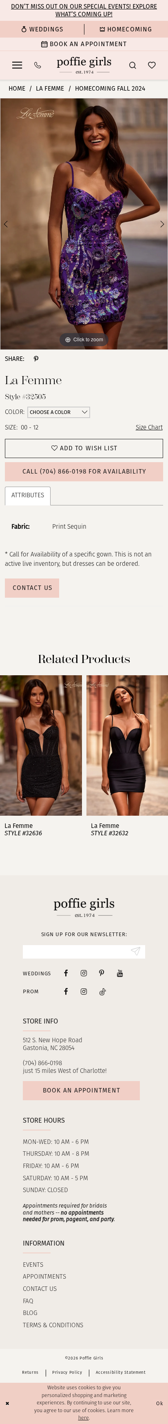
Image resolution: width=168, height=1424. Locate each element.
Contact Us (32, 588)
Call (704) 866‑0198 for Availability (84, 471)
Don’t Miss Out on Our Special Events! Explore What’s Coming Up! (84, 10)
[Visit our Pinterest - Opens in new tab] (102, 974)
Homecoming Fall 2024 (110, 88)
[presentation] (41, 745)
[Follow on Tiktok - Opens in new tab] (103, 992)
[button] (17, 65)
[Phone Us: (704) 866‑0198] (37, 65)
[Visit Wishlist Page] (152, 65)
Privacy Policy (67, 1372)
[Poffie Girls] (84, 65)
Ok (159, 1403)
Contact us (40, 1289)
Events (33, 1265)
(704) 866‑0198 (42, 1063)
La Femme (50, 88)
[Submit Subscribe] (135, 952)
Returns (30, 1372)
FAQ (28, 1301)
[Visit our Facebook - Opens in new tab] (66, 974)
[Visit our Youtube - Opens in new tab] (120, 974)
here (83, 1418)
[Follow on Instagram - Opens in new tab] (83, 992)
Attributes (27, 495)
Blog (30, 1313)
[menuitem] (42, 29)
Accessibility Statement (121, 1372)
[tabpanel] (84, 223)
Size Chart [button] (149, 428)
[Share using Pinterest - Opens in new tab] (36, 359)
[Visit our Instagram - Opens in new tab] (83, 974)
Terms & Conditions (53, 1325)
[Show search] (132, 65)
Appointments (44, 1277)
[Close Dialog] (7, 1403)
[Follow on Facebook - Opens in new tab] (66, 992)
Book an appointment (81, 1090)
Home (17, 88)
